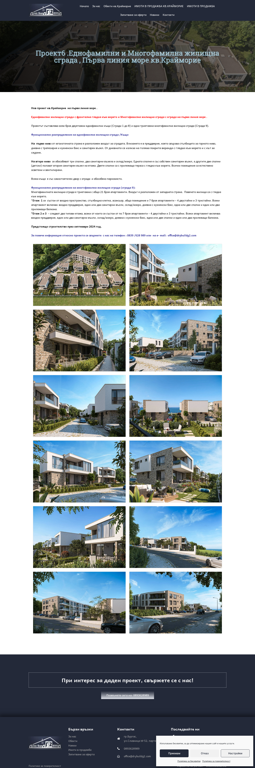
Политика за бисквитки (189, 761)
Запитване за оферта (133, 15)
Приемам (174, 753)
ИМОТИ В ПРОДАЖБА (201, 6)
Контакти (169, 15)
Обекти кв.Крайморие (117, 6)
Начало (84, 6)
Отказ (205, 753)
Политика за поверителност (216, 761)
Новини (154, 15)
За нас (96, 6)
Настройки (235, 753)
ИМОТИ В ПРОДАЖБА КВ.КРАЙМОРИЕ (159, 6)
